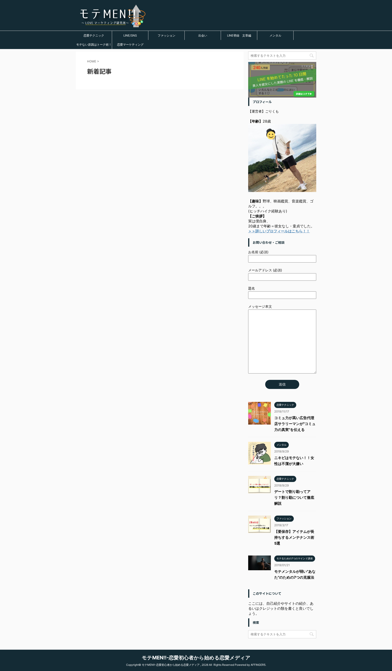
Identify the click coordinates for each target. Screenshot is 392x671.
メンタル (275, 35)
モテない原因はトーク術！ (94, 44)
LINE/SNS (130, 35)
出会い (202, 35)
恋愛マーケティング (130, 44)
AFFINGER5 (258, 664)
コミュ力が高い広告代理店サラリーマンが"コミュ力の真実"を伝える (295, 423)
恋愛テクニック (93, 35)
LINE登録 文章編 (239, 35)
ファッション (166, 35)
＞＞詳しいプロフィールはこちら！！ (279, 231)
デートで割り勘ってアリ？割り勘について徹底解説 (294, 497)
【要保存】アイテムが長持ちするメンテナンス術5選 (294, 537)
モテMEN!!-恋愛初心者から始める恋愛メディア (196, 658)
